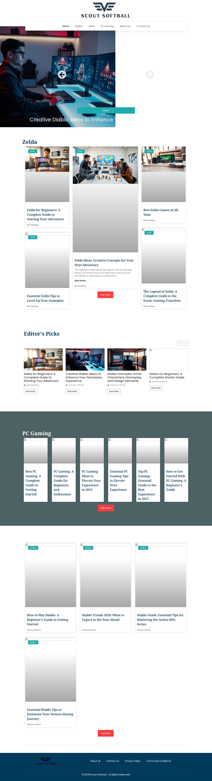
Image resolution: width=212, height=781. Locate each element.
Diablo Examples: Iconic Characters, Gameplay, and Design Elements (124, 377)
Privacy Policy (132, 761)
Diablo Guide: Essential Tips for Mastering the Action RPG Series (160, 619)
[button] (62, 74)
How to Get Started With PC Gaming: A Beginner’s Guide (176, 480)
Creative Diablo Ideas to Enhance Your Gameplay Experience (106, 119)
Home (65, 26)
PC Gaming (107, 26)
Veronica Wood (76, 385)
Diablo (78, 26)
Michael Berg (32, 385)
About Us (125, 26)
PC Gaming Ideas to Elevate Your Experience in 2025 (91, 480)
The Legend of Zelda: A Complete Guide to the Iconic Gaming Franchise (162, 296)
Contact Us (143, 26)
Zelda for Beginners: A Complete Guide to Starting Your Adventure (45, 214)
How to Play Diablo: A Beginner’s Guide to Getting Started (47, 619)
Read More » (81, 280)
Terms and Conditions (158, 761)
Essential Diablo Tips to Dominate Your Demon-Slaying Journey (50, 714)
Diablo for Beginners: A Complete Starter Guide (166, 375)
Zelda (91, 26)
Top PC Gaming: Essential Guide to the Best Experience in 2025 (147, 485)
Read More (30, 391)
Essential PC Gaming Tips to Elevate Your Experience (119, 480)
